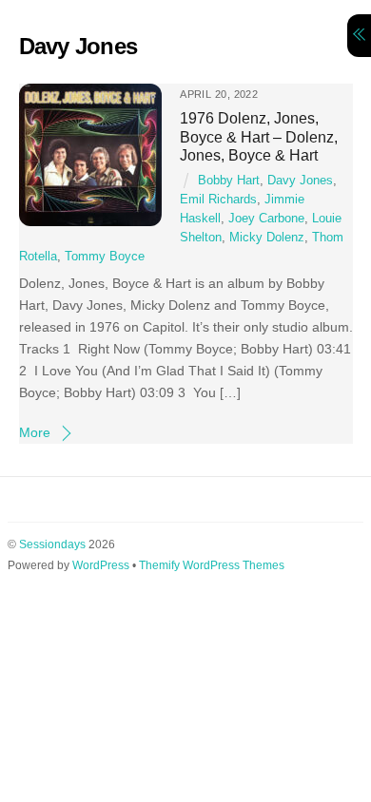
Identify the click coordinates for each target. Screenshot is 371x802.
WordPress (100, 565)
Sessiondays (52, 544)
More (34, 432)
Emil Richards (218, 199)
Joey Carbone (266, 218)
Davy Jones (300, 180)
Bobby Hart (229, 180)
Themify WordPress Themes (211, 565)
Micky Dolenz (266, 237)
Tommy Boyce (105, 256)
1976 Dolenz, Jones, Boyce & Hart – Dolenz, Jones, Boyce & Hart (259, 136)
